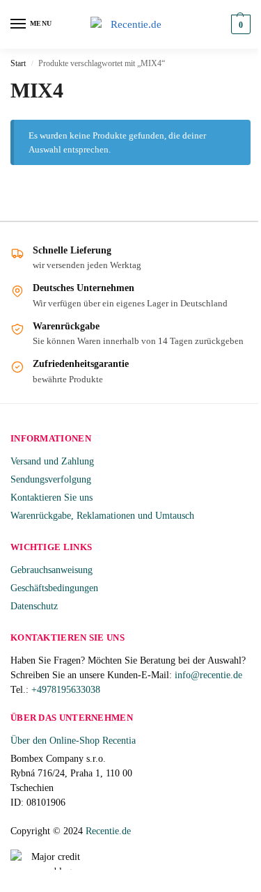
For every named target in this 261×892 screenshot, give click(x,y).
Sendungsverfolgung (50, 479)
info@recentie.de (208, 675)
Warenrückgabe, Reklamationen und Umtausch (102, 515)
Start (18, 63)
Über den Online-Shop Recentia (73, 740)
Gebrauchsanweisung (51, 570)
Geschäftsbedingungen (54, 588)
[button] (239, 24)
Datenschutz (34, 606)
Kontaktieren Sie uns (51, 497)
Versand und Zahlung (52, 461)
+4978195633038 (65, 689)
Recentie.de (108, 831)
